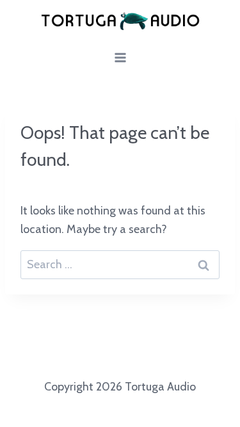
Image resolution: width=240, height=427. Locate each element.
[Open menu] (120, 58)
